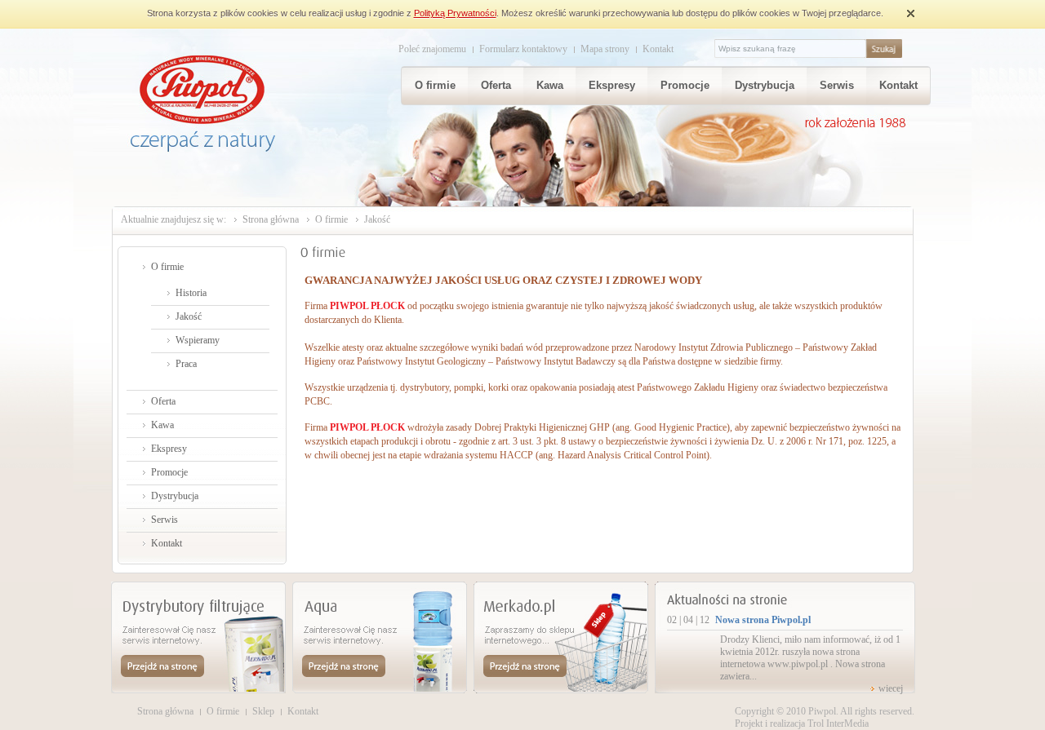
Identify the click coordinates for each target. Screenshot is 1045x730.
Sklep (263, 711)
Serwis (837, 85)
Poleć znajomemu (432, 49)
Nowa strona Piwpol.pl (763, 620)
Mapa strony (604, 49)
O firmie (435, 85)
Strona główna (270, 219)
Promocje (684, 85)
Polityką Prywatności (455, 13)
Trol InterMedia (838, 723)
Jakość (189, 316)
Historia (191, 293)
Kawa (549, 85)
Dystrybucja (764, 85)
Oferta (496, 85)
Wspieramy (198, 340)
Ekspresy (612, 85)
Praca (186, 363)
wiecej (890, 688)
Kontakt (658, 49)
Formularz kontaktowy (523, 49)
